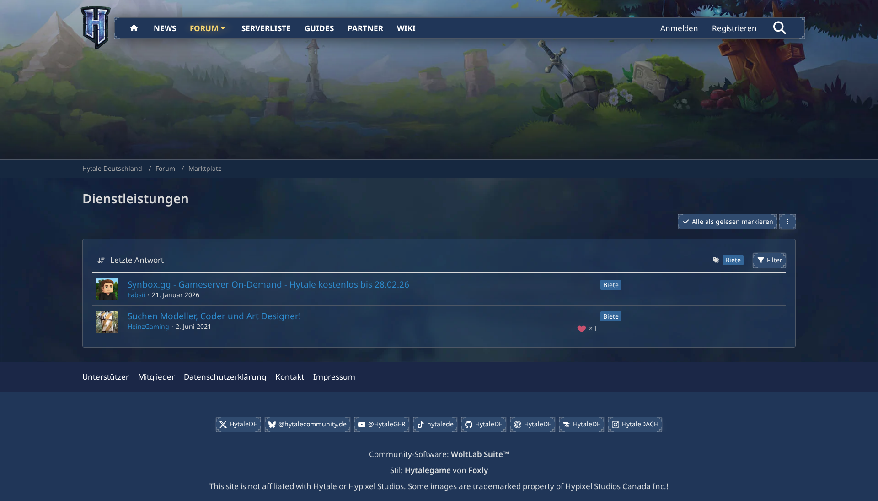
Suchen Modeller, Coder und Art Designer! (214, 316)
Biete (611, 284)
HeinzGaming (148, 326)
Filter (774, 260)
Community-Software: (439, 454)
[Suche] (780, 28)
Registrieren (734, 28)
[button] (787, 221)
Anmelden (679, 28)
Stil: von (439, 470)
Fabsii (136, 294)
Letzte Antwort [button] (137, 260)
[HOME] (135, 28)
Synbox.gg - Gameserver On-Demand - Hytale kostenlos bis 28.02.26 (268, 284)
